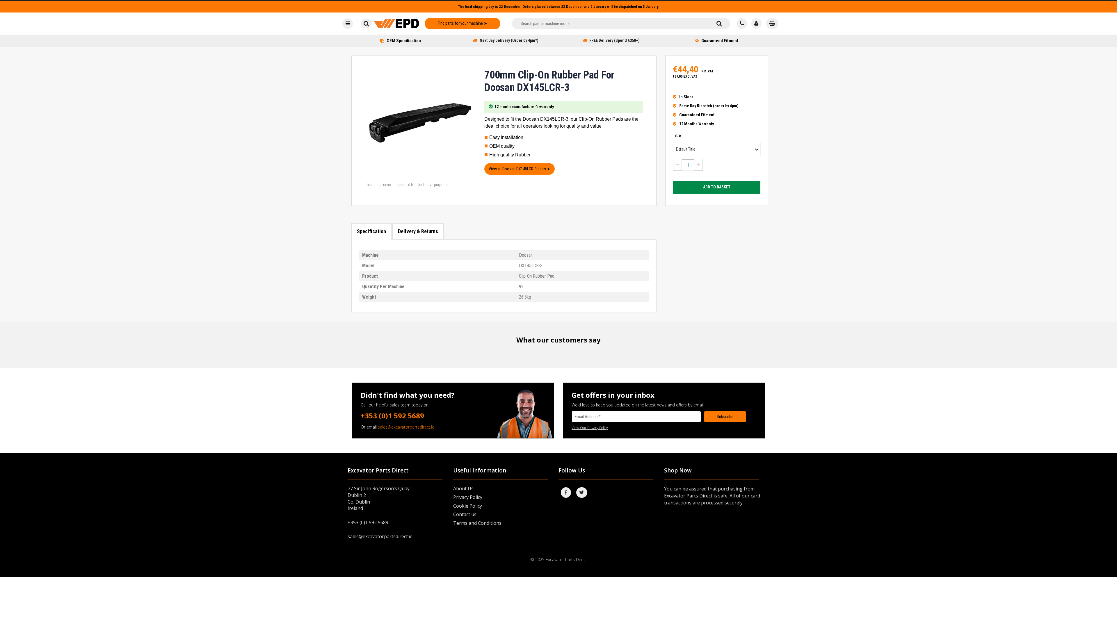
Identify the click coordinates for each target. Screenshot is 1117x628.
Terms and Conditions (477, 523)
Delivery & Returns (418, 231)
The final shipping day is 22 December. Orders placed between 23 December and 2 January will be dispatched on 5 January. (558, 6)
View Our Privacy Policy (590, 427)
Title (677, 135)
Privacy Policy (467, 497)
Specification (371, 231)
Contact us (464, 514)
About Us (463, 488)
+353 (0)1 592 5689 (392, 415)
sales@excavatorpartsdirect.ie (406, 427)
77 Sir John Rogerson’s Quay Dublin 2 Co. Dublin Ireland (379, 498)
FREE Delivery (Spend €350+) (614, 40)
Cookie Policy (467, 506)
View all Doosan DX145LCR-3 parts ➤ (519, 169)
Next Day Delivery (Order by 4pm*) (509, 40)
